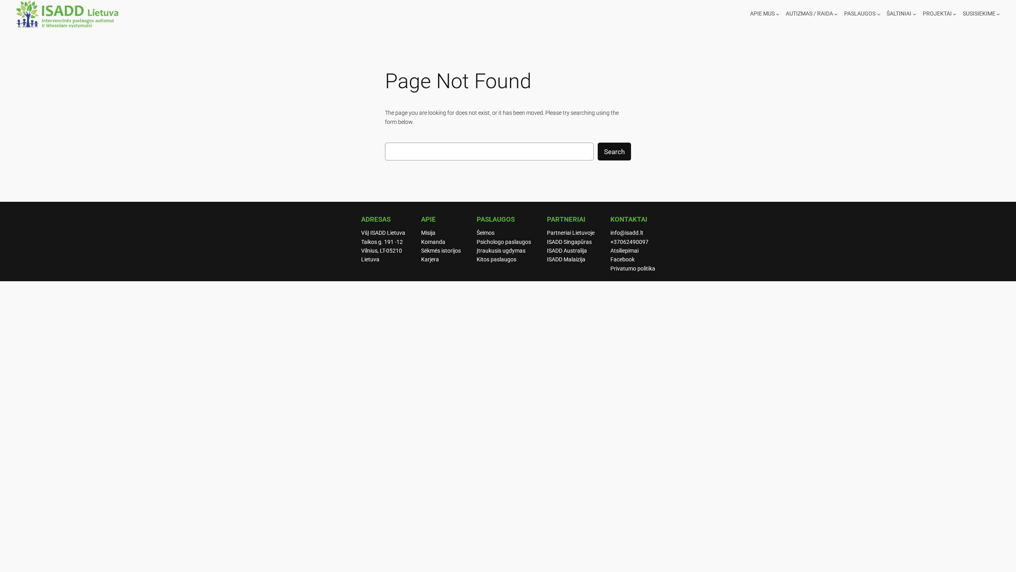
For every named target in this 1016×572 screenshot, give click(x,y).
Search (614, 152)
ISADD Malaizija (566, 259)
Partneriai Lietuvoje (571, 233)
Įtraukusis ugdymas (501, 250)
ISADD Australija (567, 250)
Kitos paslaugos (496, 259)
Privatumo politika (632, 268)
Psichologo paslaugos (504, 242)
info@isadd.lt (626, 233)
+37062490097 (629, 242)
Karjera (430, 259)
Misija (428, 233)
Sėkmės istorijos (441, 250)
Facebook (622, 259)
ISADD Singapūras (569, 242)
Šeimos (486, 233)
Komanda (433, 242)
